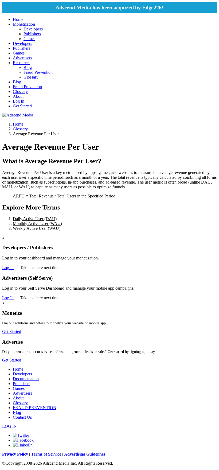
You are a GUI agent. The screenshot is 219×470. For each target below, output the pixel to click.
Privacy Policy (15, 454)
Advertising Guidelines (84, 454)
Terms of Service (46, 454)
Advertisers (22, 58)
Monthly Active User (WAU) (37, 223)
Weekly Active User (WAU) (36, 228)
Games (29, 38)
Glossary (31, 77)
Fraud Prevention (38, 72)
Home (18, 19)
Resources (21, 62)
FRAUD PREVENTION (34, 407)
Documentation (26, 378)
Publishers (32, 34)
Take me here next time (39, 267)
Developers (33, 29)
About (18, 96)
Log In (18, 101)
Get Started (22, 106)
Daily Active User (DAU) (35, 218)
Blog (28, 67)
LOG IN (9, 426)
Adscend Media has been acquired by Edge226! (109, 7)
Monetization (24, 24)
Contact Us (22, 417)
